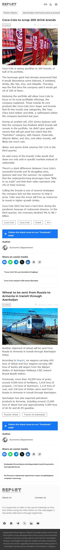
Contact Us (40, 497)
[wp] (10, 262)
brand (38, 222)
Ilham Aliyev (10, 13)
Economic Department (21, 247)
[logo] (9, 4)
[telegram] (16, 262)
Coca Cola (9, 222)
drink (49, 222)
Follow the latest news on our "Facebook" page (29, 234)
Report (21, 360)
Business (6, 25)
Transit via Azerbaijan (34, 414)
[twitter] (22, 262)
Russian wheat (11, 414)
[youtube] (38, 523)
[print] (34, 262)
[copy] (39, 262)
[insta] (11, 523)
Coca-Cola (25, 222)
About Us (6, 497)
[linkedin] (28, 262)
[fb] (4, 262)
